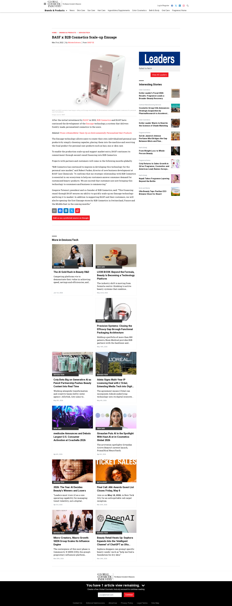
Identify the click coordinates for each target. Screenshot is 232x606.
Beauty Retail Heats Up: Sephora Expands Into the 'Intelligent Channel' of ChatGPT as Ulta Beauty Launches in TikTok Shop (115, 541)
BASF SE (90, 43)
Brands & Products (67, 33)
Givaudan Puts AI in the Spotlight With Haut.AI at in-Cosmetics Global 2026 (115, 437)
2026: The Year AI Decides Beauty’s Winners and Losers (70, 489)
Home (54, 33)
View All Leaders (159, 74)
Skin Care (101, 267)
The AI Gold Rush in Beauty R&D (71, 271)
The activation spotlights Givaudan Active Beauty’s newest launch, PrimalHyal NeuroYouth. (114, 447)
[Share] (60, 210)
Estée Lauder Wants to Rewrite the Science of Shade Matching (153, 124)
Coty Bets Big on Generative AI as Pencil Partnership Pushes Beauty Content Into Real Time (72, 383)
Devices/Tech (84, 33)
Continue (129, 595)
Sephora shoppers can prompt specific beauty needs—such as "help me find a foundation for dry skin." (115, 552)
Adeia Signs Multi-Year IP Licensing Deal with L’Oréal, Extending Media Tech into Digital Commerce (115, 383)
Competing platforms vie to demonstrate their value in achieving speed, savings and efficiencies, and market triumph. (72, 279)
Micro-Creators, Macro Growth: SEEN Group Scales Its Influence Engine (71, 541)
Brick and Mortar (144, 188)
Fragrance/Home (144, 133)
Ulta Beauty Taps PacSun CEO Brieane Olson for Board (152, 192)
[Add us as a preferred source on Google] (77, 210)
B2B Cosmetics (103, 120)
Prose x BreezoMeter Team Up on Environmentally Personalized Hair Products (96, 133)
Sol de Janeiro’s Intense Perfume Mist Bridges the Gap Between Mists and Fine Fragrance (153, 139)
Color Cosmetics (144, 90)
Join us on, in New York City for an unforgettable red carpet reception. (115, 498)
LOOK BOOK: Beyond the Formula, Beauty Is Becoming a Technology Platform (116, 275)
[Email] (54, 210)
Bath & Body (143, 147)
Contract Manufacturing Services (150, 105)
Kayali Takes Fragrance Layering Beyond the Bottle (154, 179)
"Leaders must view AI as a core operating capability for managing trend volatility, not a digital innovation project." (70, 498)
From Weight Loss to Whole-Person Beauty (152, 152)
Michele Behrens (74, 43)
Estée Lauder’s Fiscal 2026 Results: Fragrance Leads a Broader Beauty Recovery (151, 96)
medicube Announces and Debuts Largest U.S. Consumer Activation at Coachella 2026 (72, 437)
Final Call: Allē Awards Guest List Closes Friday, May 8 (115, 489)
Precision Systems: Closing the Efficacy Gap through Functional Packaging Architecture (115, 329)
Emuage (90, 123)
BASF (86, 120)
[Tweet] (71, 210)
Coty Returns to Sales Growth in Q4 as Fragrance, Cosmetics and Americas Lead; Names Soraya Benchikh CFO (154, 166)
